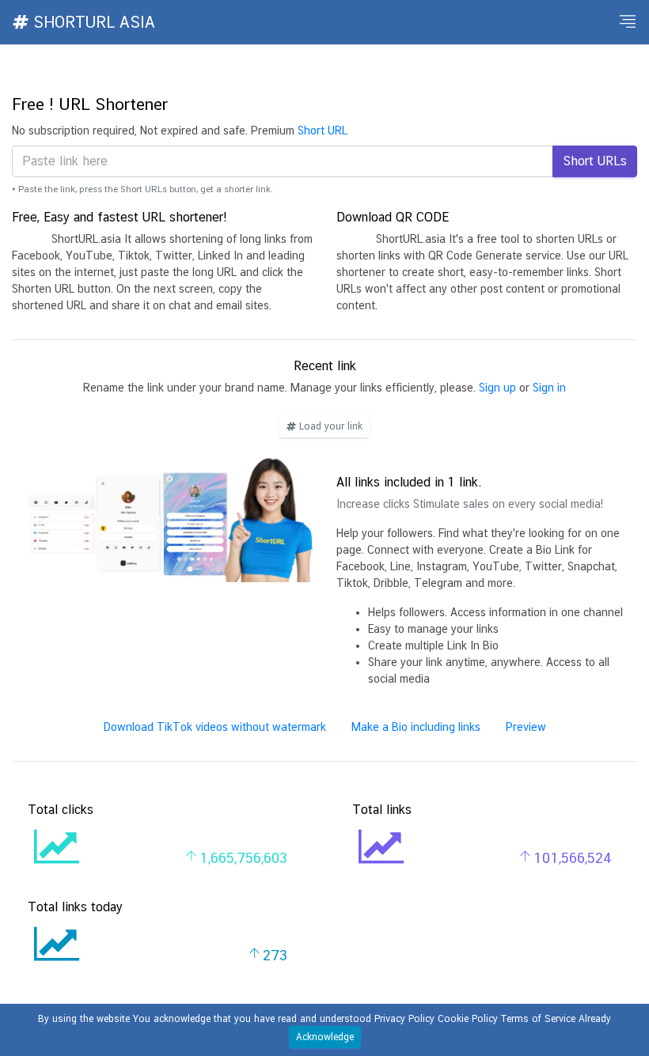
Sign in (549, 387)
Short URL (322, 130)
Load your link (329, 426)
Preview (526, 727)
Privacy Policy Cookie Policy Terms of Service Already (492, 1018)
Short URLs (595, 160)
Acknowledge (325, 1037)
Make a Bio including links (415, 727)
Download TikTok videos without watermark (215, 727)
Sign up (497, 387)
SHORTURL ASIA (91, 22)
